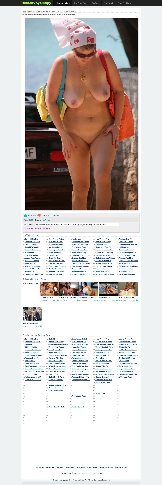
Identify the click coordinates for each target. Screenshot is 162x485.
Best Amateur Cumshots (35, 366)
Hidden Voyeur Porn (62, 3)
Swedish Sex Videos (33, 250)
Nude (43, 228)
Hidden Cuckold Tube (81, 255)
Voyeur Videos (92, 467)
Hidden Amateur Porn (57, 385)
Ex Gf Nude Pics (125, 366)
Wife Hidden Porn (56, 242)
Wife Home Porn (125, 377)
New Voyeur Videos (80, 3)
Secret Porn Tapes (102, 382)
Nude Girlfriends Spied (30, 323)
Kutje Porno (30, 263)
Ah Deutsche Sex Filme (128, 266)
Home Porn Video (102, 272)
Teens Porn (29, 272)
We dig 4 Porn (101, 269)
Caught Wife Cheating (104, 252)
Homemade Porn (121, 467)
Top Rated (95, 3)
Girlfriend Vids (31, 244)
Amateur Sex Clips (56, 274)
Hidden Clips (124, 247)
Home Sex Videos (126, 242)
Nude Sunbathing (79, 252)
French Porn (53, 255)
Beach (48, 228)
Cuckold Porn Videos (80, 242)
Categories (81, 467)
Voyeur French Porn (127, 369)
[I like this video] (25, 215)
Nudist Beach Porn (56, 272)
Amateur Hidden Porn (80, 377)
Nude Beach (31, 228)
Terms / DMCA (96, 473)
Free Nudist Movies (80, 366)
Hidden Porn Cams (32, 242)
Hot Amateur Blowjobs (58, 269)
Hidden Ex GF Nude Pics (67, 298)
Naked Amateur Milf (33, 377)
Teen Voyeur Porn (56, 391)
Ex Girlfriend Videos (46, 298)
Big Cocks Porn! (55, 247)
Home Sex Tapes (104, 298)
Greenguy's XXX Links (34, 274)
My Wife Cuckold (102, 244)
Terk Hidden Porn (32, 239)
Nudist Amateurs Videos (105, 258)
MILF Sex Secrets (32, 261)
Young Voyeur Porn (56, 244)
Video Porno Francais (57, 266)
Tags (25, 228)
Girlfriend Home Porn (103, 380)
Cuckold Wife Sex (56, 263)
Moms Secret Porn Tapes (126, 298)
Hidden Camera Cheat (104, 377)
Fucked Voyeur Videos (58, 355)
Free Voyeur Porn (102, 239)
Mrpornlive (29, 252)
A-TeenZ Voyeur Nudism (58, 366)
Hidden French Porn (103, 263)
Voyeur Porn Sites (79, 274)
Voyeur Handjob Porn (127, 252)
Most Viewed (108, 3)
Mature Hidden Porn (57, 261)
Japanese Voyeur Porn (128, 274)
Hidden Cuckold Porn (57, 388)
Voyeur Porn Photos (124, 3)
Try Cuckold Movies (103, 255)
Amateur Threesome (80, 269)
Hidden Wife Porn (79, 272)
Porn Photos (46, 220)
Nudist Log (76, 239)
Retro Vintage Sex (126, 263)
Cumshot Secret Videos (128, 261)
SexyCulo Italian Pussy (104, 274)
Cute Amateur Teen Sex (128, 244)
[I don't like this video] (40, 215)
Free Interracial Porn (127, 255)
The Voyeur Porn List (57, 250)
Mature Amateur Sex (80, 244)
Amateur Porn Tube (126, 239)
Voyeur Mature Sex (32, 266)
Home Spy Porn (55, 258)
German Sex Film (79, 258)
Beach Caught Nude (57, 407)
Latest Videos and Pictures (45, 467)
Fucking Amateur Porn (104, 250)
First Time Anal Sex (126, 272)
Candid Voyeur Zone (33, 247)
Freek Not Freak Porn (33, 269)
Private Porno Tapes (103, 266)
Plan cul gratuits (125, 269)
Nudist (38, 228)
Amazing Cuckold (126, 250)
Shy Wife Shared (31, 255)
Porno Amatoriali (55, 252)
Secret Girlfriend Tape (34, 369)
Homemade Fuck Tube (104, 247)
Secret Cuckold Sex (103, 261)
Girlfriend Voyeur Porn (81, 263)
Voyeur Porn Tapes (32, 258)
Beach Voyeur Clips (80, 250)
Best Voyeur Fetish (56, 239)
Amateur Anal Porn (126, 258)
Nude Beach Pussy (103, 242)
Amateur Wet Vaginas (80, 266)
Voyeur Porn (100, 393)
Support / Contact (81, 473)
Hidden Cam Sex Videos (87, 298)
